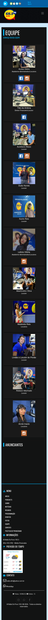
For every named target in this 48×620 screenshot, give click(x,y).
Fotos (7, 520)
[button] (42, 13)
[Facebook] (29, 600)
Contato (8, 527)
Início (7, 496)
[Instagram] (18, 600)
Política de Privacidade (13, 531)
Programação (10, 513)
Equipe (7, 524)
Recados (8, 510)
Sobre (7, 503)
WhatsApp (10, 586)
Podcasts (8, 499)
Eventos (8, 517)
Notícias (8, 506)
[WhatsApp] (24, 600)
